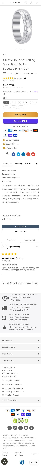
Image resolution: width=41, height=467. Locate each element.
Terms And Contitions (18, 453)
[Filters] (4, 247)
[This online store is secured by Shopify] (20, 421)
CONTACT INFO (8, 361)
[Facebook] (20, 428)
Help (36, 164)
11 (6, 107)
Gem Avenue (7, 340)
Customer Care (8, 347)
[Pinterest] (31, 428)
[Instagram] (9, 428)
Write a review (20, 226)
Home (5, 55)
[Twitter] (15, 428)
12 (14, 107)
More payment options (20, 126)
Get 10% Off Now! (9, 400)
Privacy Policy (5, 453)
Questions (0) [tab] (30, 240)
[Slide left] (15, 49)
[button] (3, 2)
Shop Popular (7, 354)
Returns (28, 164)
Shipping (5, 87)
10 (33, 102)
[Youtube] (26, 428)
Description (7, 163)
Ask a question (20, 231)
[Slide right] (25, 49)
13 (21, 107)
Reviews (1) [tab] (11, 240)
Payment (35, 454)
